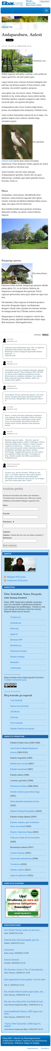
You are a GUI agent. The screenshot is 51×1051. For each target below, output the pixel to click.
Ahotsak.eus (15, 623)
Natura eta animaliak (19, 706)
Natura (45, 335)
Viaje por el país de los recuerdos (25, 837)
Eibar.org (14, 628)
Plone (26, 1043)
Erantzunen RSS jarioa (17, 580)
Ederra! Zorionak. (11, 960)
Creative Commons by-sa (15, 680)
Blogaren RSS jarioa (16, 577)
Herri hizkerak (16, 723)
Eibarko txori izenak (19, 763)
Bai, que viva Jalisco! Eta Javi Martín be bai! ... (24, 1001)
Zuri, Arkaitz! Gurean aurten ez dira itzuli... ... (23, 930)
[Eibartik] (20, 564)
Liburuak (14, 717)
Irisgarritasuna (32, 1048)
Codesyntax (15, 668)
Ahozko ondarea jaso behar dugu (24, 792)
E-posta (6, 513)
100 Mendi (15, 711)
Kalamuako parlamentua (21, 858)
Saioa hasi (44, 1)
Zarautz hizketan (17, 853)
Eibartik (7, 26)
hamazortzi (9, 950)
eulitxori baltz (7, 161)
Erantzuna (7, 522)
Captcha (6, 532)
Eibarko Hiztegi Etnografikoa (22, 811)
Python (36, 1043)
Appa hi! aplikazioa (18, 875)
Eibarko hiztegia (17, 657)
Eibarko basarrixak (18, 769)
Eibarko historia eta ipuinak (22, 728)
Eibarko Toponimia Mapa (21, 832)
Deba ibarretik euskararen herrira (24, 801)
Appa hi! (14, 634)
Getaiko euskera (17, 870)
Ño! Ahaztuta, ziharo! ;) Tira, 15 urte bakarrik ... (24, 969)
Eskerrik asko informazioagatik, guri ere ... (22, 940)
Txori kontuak (16, 700)
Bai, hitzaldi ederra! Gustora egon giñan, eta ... (24, 991)
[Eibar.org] (13, 3)
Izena (5, 505)
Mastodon (14, 662)
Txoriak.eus (15, 617)
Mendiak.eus (16, 645)
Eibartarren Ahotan (18, 651)
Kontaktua (45, 1048)
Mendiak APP (16, 640)
